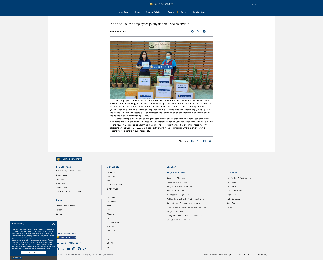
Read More (34, 252)
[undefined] (192, 31)
